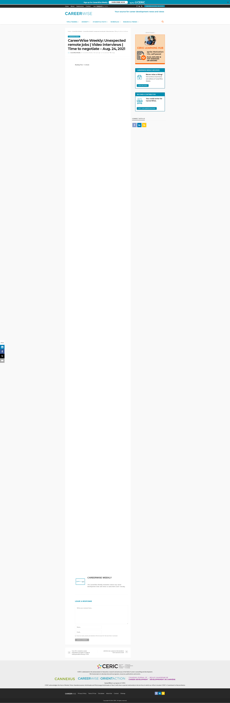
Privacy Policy (82, 693)
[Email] (2, 360)
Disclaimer (101, 693)
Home (67, 6)
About (72, 6)
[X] (2, 356)
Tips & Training (71, 22)
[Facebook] (2, 351)
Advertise (109, 693)
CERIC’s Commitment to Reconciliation (173, 685)
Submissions (80, 6)
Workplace (115, 22)
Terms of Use (92, 693)
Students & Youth (99, 22)
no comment (106, 52)
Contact (88, 6)
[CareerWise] (78, 13)
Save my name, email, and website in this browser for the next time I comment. (97, 635)
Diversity (85, 22)
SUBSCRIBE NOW (118, 2)
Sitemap (122, 693)
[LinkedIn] (2, 347)
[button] (115, 2)
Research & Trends (130, 22)
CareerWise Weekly (74, 36)
